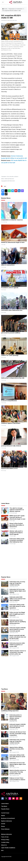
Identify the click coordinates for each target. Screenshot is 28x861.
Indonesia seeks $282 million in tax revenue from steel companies (17, 598)
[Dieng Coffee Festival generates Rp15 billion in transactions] (14, 255)
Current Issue (5, 813)
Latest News (5, 503)
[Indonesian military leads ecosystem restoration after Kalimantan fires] (14, 300)
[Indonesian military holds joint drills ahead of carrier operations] (4, 607)
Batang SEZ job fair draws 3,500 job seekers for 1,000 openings (12, 354)
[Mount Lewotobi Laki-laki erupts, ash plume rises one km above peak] (4, 637)
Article (3, 823)
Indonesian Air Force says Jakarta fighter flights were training (17, 591)
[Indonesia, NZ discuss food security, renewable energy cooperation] (4, 734)
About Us (4, 845)
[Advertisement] (14, 487)
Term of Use (4, 837)
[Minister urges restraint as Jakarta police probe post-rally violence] (14, 436)
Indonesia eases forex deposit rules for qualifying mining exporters (17, 621)
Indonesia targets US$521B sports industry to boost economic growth (17, 629)
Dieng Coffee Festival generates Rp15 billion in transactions (13, 264)
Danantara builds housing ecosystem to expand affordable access (13, 467)
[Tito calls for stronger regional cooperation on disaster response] (14, 210)
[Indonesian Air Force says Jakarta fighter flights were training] (4, 591)
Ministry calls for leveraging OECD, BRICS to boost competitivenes (14, 399)
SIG (5, 186)
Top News (4, 689)
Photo (3, 826)
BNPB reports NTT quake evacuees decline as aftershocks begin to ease (12, 241)
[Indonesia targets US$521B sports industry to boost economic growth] (4, 630)
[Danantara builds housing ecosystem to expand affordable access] (14, 459)
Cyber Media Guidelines (8, 847)
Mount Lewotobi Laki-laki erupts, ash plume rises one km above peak (17, 637)
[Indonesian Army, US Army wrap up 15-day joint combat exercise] (4, 584)
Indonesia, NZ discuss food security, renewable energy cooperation (17, 733)
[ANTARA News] (16, 2)
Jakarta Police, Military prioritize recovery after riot (16, 749)
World (3, 815)
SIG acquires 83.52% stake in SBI (11, 10)
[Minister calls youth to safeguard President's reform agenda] (14, 278)
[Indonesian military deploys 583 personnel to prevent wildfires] (14, 323)
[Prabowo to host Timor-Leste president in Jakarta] (4, 780)
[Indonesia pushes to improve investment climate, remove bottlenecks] (4, 717)
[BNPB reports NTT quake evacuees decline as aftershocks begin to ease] (14, 233)
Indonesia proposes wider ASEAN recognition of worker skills (17, 644)
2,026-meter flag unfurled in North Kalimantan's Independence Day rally (12, 377)
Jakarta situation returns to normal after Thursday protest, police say (17, 652)
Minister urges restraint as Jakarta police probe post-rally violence (12, 445)
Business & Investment (15, 8)
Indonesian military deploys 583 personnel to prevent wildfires (11, 332)
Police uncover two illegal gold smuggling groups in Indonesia (17, 614)
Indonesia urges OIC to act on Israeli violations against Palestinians (12, 422)
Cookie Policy (5, 842)
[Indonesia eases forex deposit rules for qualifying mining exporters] (4, 622)
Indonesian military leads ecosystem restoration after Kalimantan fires (12, 309)
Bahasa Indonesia (6, 834)
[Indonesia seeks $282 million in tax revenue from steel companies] (4, 599)
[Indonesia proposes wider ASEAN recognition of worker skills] (4, 645)
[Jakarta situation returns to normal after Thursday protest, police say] (4, 653)
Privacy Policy (5, 839)
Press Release (5, 829)
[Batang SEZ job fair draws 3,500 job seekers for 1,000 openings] (14, 346)
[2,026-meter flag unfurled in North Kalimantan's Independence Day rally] (14, 368)
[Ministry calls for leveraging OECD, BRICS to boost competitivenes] (14, 391)
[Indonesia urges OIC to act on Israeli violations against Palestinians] (14, 413)
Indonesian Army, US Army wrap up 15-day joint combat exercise (17, 583)
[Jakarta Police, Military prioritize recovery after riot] (4, 749)
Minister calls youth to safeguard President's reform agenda (11, 286)
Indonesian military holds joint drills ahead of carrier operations (17, 606)
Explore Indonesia (6, 821)
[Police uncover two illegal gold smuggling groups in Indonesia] (4, 614)
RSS (2, 850)
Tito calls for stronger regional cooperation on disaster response (12, 219)
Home (6, 8)
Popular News (5, 577)
